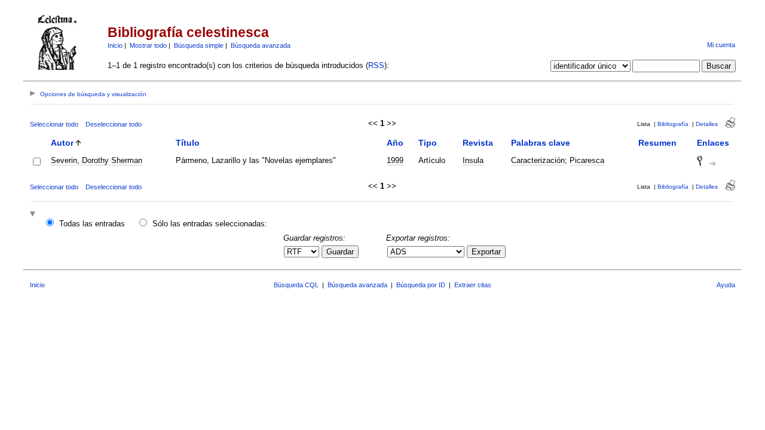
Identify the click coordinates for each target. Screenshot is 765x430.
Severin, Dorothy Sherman (96, 160)
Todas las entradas (92, 223)
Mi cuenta (721, 44)
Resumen (657, 143)
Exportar (486, 251)
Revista (478, 143)
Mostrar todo (148, 45)
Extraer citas (472, 284)
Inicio (115, 45)
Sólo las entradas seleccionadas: (209, 223)
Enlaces (713, 143)
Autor (62, 143)
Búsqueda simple (199, 45)
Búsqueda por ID (420, 284)
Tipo (427, 143)
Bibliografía (672, 124)
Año (395, 143)
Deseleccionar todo (113, 124)
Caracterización (538, 160)
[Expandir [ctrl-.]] (34, 214)
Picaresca (587, 160)
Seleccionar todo (54, 124)
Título (188, 143)
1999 (395, 160)
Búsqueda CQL (296, 284)
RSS (376, 65)
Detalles (707, 124)
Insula (473, 160)
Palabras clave (540, 143)
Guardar (340, 251)
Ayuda (726, 284)
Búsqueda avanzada (260, 45)
